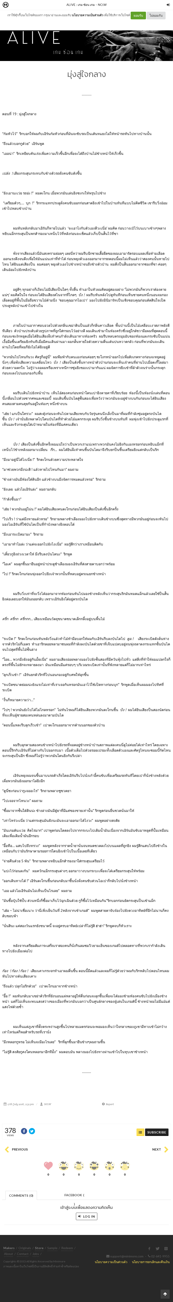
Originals (24, 1248)
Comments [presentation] (21, 1195)
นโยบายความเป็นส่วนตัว (87, 15)
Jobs (35, 1254)
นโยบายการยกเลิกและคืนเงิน (151, 1262)
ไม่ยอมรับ (156, 15)
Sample (52, 1248)
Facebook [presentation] (74, 1196)
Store (31, 5)
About (8, 1254)
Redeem (67, 1248)
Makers (15, 5)
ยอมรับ (138, 15)
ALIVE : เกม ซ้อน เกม (80, 5)
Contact (23, 1254)
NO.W (102, 5)
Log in (88, 1216)
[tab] (21, 1195)
